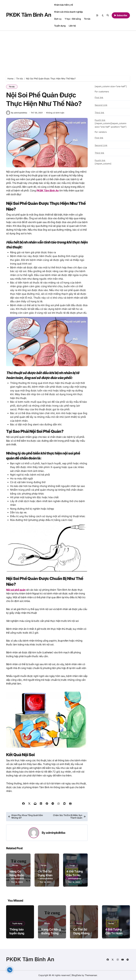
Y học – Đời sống (73, 18)
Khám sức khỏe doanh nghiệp (68, 11)
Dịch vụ (57, 18)
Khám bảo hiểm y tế (63, 4)
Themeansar (91, 975)
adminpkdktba (55, 832)
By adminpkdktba (19, 113)
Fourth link (100, 120)
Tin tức (87, 18)
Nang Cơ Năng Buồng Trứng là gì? (17, 875)
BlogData (76, 975)
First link (99, 97)
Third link (99, 112)
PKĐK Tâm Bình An (28, 15)
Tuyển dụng (60, 25)
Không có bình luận (55, 113)
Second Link (101, 105)
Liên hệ (72, 25)
